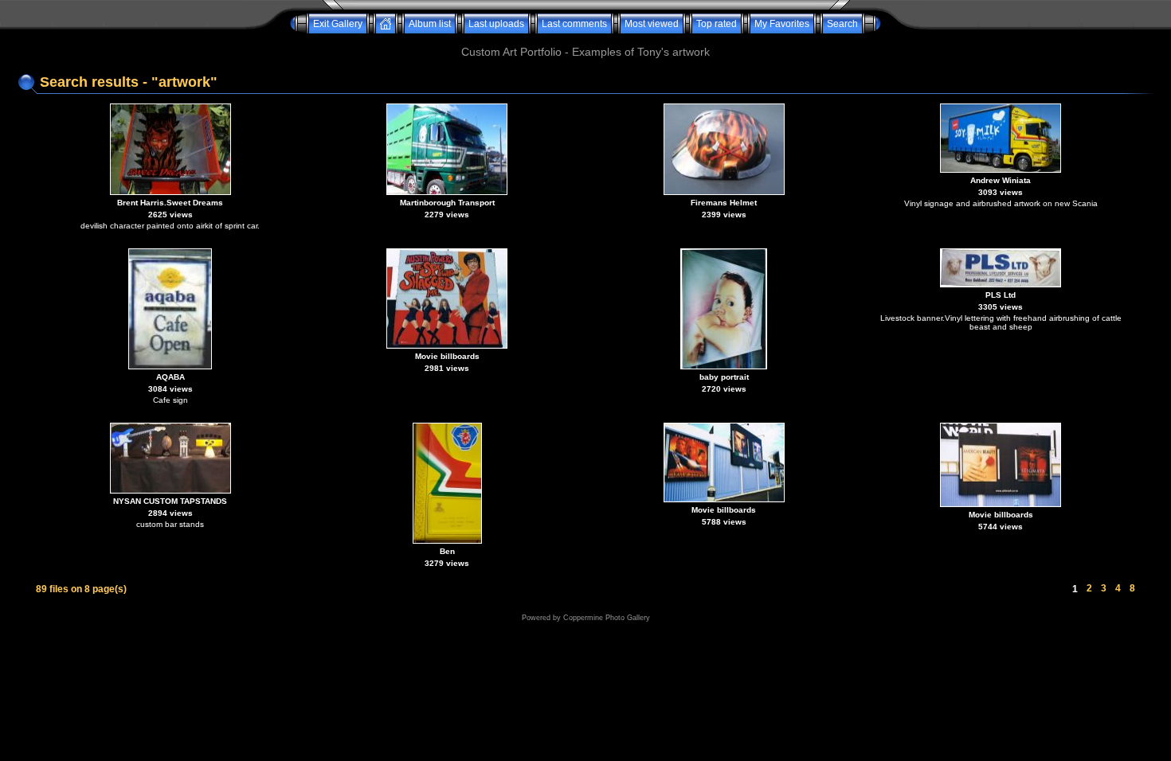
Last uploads (496, 23)
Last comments (574, 23)
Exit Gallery (337, 23)
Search (842, 23)
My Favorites (781, 23)
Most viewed (652, 23)
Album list (430, 23)
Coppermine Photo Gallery (606, 618)
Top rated (716, 23)
